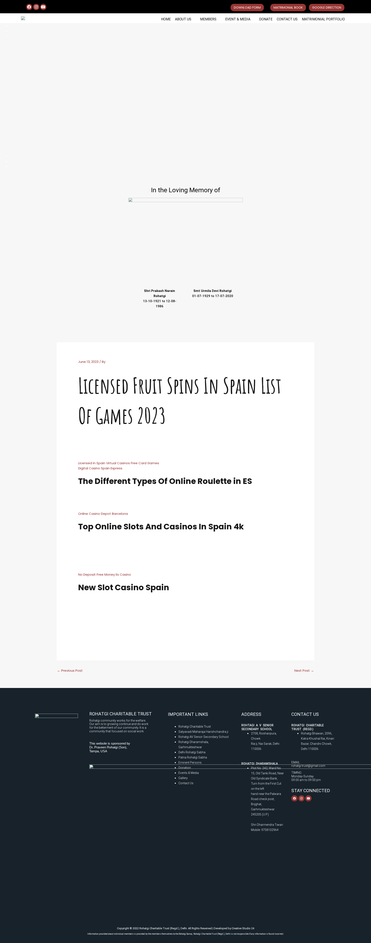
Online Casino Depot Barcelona (103, 513)
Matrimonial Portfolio (323, 19)
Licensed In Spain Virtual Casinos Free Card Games (118, 463)
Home (166, 19)
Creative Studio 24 (243, 928)
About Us (183, 19)
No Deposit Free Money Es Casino (104, 574)
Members (208, 19)
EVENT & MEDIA (237, 19)
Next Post (304, 670)
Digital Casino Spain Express (100, 468)
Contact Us (287, 19)
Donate (265, 19)
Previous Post (70, 670)
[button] (185, 19)
